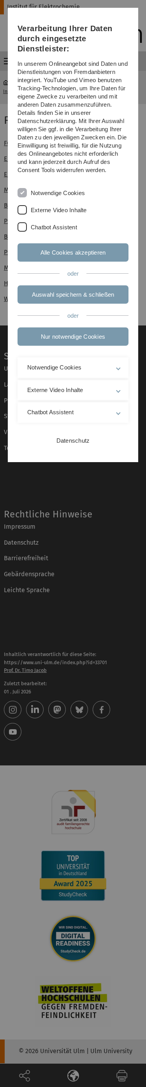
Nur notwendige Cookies (73, 336)
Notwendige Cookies (58, 193)
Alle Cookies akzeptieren (73, 252)
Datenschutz (73, 440)
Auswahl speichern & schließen (73, 294)
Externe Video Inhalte (59, 210)
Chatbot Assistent (54, 227)
